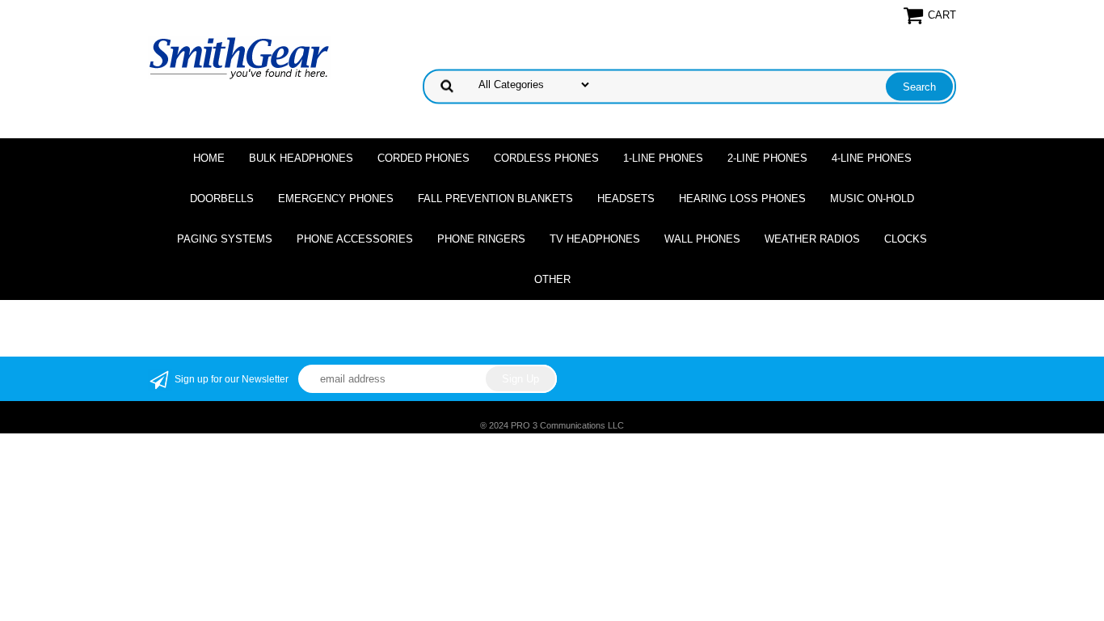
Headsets (626, 198)
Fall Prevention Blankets (495, 198)
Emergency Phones (336, 198)
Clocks (905, 239)
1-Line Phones (663, 158)
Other (552, 279)
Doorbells (222, 198)
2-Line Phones (767, 158)
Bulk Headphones (301, 158)
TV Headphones (595, 239)
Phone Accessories (355, 239)
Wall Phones (702, 239)
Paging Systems (224, 239)
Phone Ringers (481, 239)
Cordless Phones (546, 158)
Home (209, 158)
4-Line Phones (872, 158)
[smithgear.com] (239, 57)
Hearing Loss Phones (742, 198)
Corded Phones (423, 158)
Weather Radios (812, 239)
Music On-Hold (872, 198)
